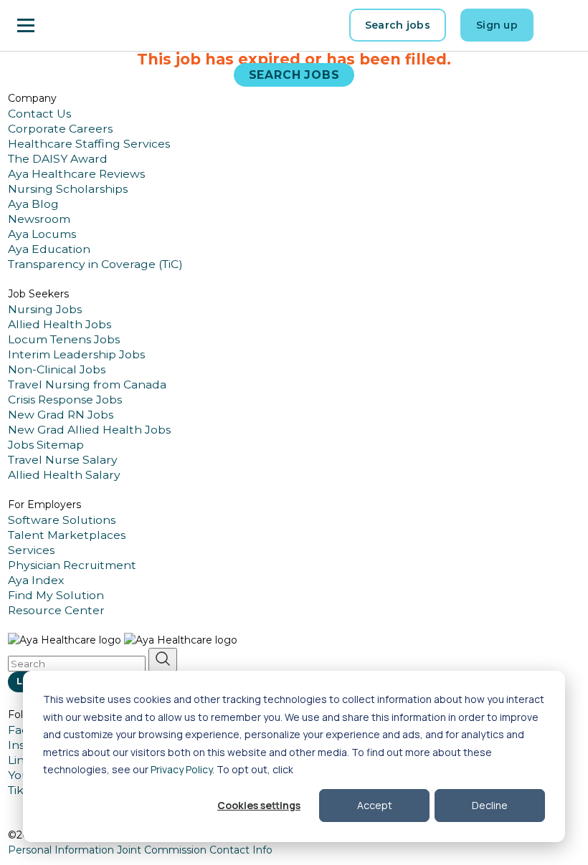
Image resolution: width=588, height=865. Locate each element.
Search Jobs (294, 75)
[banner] (86, 25)
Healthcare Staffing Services (89, 143)
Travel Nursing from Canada (87, 384)
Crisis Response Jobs (65, 399)
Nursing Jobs (45, 309)
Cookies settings (258, 805)
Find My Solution (56, 595)
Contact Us (39, 113)
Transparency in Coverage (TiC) (95, 264)
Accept (374, 805)
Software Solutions (61, 520)
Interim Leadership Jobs (76, 354)
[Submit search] (162, 660)
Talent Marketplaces (66, 535)
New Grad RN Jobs (60, 414)
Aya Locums (42, 234)
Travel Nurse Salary (63, 460)
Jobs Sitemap (46, 444)
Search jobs (397, 25)
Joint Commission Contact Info (194, 850)
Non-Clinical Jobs (56, 369)
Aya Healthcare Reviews (76, 174)
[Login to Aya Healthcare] (559, 25)
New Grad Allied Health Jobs (89, 429)
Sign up (497, 25)
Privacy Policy (181, 769)
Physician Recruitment (72, 565)
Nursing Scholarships (68, 189)
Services (31, 550)
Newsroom (39, 219)
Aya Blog (33, 204)
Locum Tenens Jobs (64, 339)
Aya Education (49, 249)
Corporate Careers (60, 128)
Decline (490, 805)
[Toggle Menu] (25, 25)
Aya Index (36, 580)
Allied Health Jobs (59, 324)
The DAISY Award (58, 159)
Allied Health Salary (64, 475)
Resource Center (56, 610)
